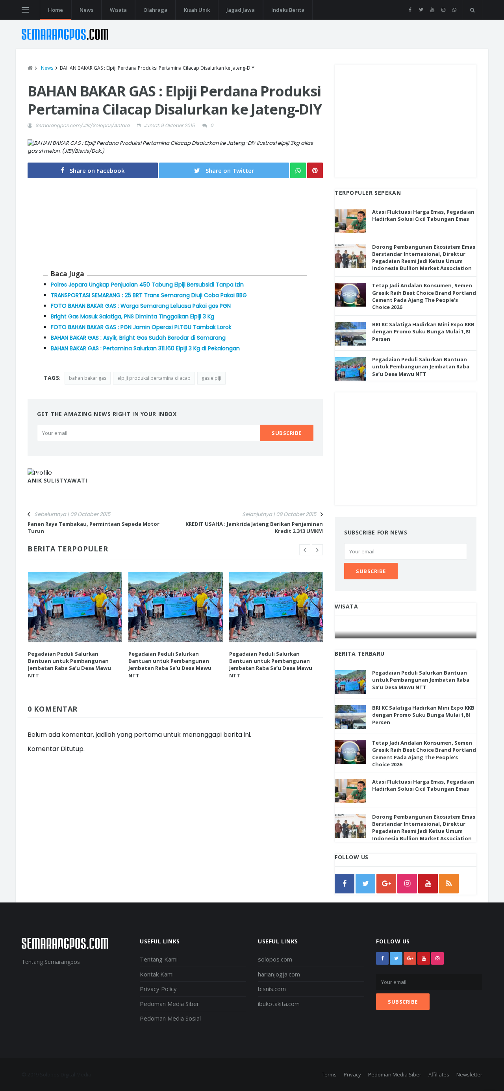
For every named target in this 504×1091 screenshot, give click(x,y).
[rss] (449, 883)
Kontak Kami (157, 974)
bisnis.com (272, 989)
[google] (386, 883)
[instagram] (443, 10)
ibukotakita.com (279, 1004)
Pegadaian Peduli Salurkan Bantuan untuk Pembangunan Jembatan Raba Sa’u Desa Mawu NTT (69, 664)
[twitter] (421, 10)
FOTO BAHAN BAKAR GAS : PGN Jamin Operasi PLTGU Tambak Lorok (141, 327)
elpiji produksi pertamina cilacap (154, 378)
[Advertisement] (405, 120)
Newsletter (469, 1074)
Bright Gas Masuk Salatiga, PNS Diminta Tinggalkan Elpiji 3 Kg (132, 316)
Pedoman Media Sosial (170, 1018)
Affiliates (438, 1074)
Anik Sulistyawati (57, 480)
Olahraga (155, 9)
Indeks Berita (287, 9)
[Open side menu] (25, 10)
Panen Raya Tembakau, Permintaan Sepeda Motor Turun (93, 527)
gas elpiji (211, 378)
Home (55, 9)
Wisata (118, 9)
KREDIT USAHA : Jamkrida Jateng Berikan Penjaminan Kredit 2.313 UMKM (254, 527)
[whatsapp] (454, 10)
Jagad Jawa (240, 9)
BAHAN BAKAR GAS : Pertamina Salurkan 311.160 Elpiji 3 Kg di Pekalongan (145, 348)
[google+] (410, 958)
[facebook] (410, 10)
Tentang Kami (159, 959)
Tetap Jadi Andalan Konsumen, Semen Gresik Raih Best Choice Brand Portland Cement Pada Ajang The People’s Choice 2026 (424, 296)
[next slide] (317, 549)
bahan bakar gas (87, 378)
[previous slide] (304, 549)
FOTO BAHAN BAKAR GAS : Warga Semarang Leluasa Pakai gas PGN (141, 306)
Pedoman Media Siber (169, 1004)
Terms (329, 1074)
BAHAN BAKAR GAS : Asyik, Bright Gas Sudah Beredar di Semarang (138, 338)
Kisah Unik (197, 9)
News (86, 9)
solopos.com (275, 959)
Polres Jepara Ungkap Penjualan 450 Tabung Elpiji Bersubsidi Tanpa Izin (147, 284)
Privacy (352, 1074)
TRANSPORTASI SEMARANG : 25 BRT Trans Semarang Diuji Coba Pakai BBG (149, 295)
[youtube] (432, 10)
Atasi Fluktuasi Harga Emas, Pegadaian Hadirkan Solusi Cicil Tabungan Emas (423, 215)
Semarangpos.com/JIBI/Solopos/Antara (82, 125)
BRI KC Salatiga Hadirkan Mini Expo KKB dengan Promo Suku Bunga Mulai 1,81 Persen (423, 331)
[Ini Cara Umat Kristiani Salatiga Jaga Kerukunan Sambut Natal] (406, 630)
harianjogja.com (279, 974)
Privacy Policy (158, 989)
